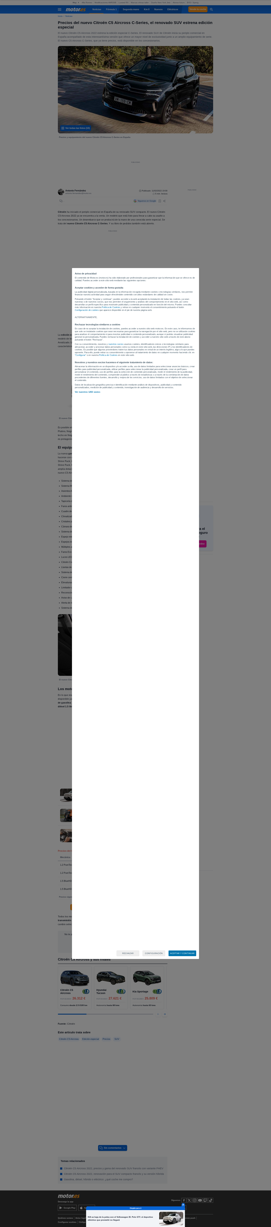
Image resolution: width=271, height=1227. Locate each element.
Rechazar (128, 953)
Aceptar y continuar (182, 953)
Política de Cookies (111, 307)
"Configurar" (80, 355)
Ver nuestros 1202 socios (87, 392)
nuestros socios (116, 344)
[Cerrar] (183, 1204)
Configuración (154, 953)
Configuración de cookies (87, 310)
